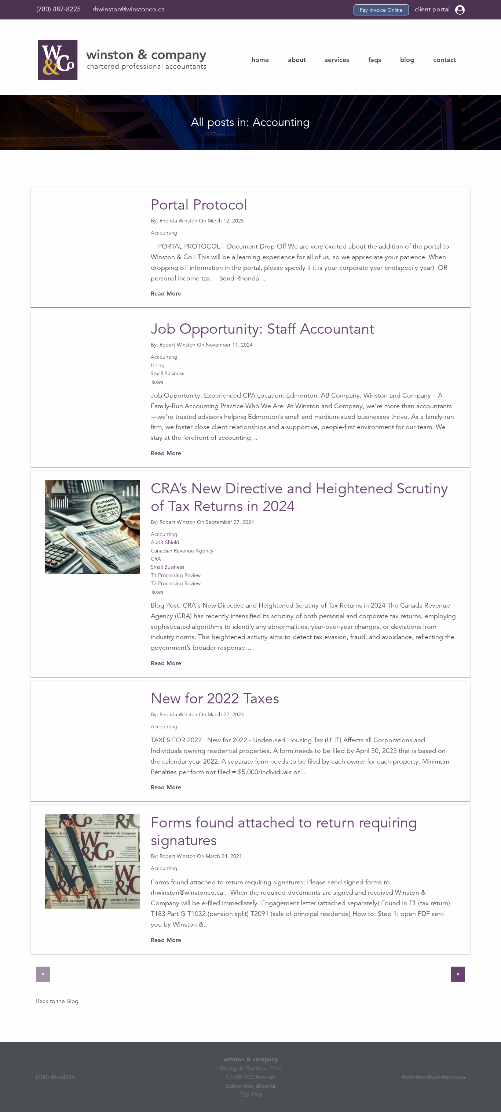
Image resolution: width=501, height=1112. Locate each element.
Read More (166, 293)
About (297, 59)
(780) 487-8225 (58, 9)
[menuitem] (260, 60)
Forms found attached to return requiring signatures (284, 832)
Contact (444, 59)
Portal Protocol (199, 205)
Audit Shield (165, 542)
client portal (433, 9)
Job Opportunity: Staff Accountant (262, 329)
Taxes (157, 381)
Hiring (158, 365)
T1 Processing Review (176, 575)
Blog (407, 59)
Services (337, 59)
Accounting (164, 232)
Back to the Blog (57, 1001)
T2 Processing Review (176, 583)
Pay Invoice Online (381, 10)
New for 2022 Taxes (215, 698)
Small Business (167, 373)
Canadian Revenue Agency (182, 550)
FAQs (374, 59)
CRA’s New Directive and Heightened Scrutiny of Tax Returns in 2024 (299, 497)
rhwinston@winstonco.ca (128, 9)
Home (260, 59)
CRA (156, 558)
